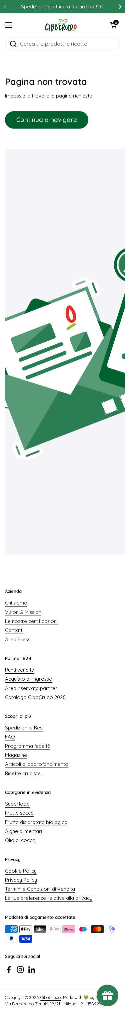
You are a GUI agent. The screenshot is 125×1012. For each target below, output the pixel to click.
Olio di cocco (20, 840)
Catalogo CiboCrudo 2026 (35, 697)
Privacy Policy (21, 880)
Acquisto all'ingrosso (28, 679)
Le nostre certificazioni (31, 621)
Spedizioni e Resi (24, 727)
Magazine (16, 755)
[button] (113, 25)
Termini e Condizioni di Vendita (40, 889)
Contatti (14, 630)
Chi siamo (16, 603)
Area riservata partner (31, 688)
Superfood (17, 804)
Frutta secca (19, 813)
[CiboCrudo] (61, 25)
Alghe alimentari (23, 831)
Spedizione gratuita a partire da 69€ (62, 6)
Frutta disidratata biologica (36, 822)
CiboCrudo (50, 997)
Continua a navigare (46, 120)
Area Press (17, 639)
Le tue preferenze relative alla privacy (48, 898)
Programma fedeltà (27, 746)
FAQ (10, 736)
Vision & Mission (23, 612)
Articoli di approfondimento (36, 764)
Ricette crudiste (23, 773)
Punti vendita (19, 670)
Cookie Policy (21, 871)
